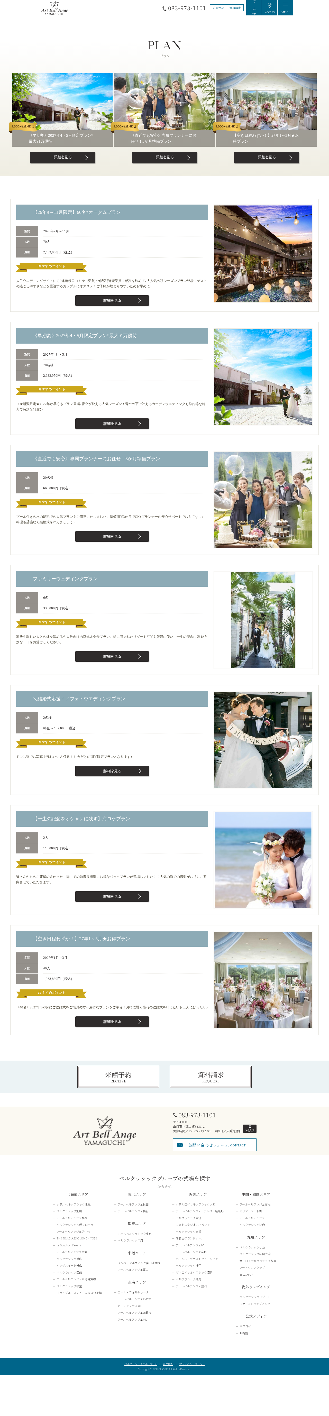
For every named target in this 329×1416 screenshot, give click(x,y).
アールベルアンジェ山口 (255, 1218)
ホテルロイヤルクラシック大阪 (195, 1204)
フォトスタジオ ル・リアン (193, 1224)
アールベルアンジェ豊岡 (191, 1286)
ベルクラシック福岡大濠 (255, 1254)
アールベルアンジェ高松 (255, 1204)
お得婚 (244, 1333)
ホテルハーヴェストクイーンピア (197, 1259)
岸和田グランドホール (190, 1238)
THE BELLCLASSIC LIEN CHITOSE (77, 1238)
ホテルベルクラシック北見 (73, 1204)
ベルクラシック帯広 (69, 1259)
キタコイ (245, 1326)
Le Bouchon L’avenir (69, 1245)
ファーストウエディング (255, 1304)
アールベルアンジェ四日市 (134, 1312)
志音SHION (246, 1274)
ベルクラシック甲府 (130, 1240)
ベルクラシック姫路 (188, 1279)
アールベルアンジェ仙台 (133, 1211)
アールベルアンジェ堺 (190, 1245)
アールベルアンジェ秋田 (133, 1204)
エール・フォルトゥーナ (133, 1292)
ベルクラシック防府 (252, 1224)
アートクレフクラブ (252, 1267)
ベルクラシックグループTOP (140, 1364)
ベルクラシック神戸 (188, 1265)
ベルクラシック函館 (69, 1272)
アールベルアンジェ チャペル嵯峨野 (200, 1211)
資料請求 (235, 8)
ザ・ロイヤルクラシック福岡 (258, 1261)
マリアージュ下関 (251, 1211)
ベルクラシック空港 (188, 1218)
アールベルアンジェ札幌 (72, 1218)
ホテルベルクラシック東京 (135, 1233)
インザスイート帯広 (69, 1265)
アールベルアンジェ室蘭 (72, 1252)
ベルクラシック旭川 (69, 1211)
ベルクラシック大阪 (188, 1231)
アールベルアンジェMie (132, 1319)
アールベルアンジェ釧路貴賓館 (76, 1279)
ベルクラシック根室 (69, 1286)
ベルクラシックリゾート (255, 1297)
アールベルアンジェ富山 (133, 1269)
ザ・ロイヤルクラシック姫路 (194, 1272)
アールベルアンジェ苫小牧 (73, 1231)
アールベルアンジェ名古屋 (134, 1299)
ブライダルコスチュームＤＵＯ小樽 (79, 1293)
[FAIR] (254, 7)
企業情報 (168, 1364)
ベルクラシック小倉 (252, 1247)
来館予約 (218, 8)
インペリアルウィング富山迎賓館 (139, 1263)
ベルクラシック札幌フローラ (75, 1224)
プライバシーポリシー (192, 1364)
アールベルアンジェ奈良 (191, 1252)
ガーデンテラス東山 (130, 1306)
